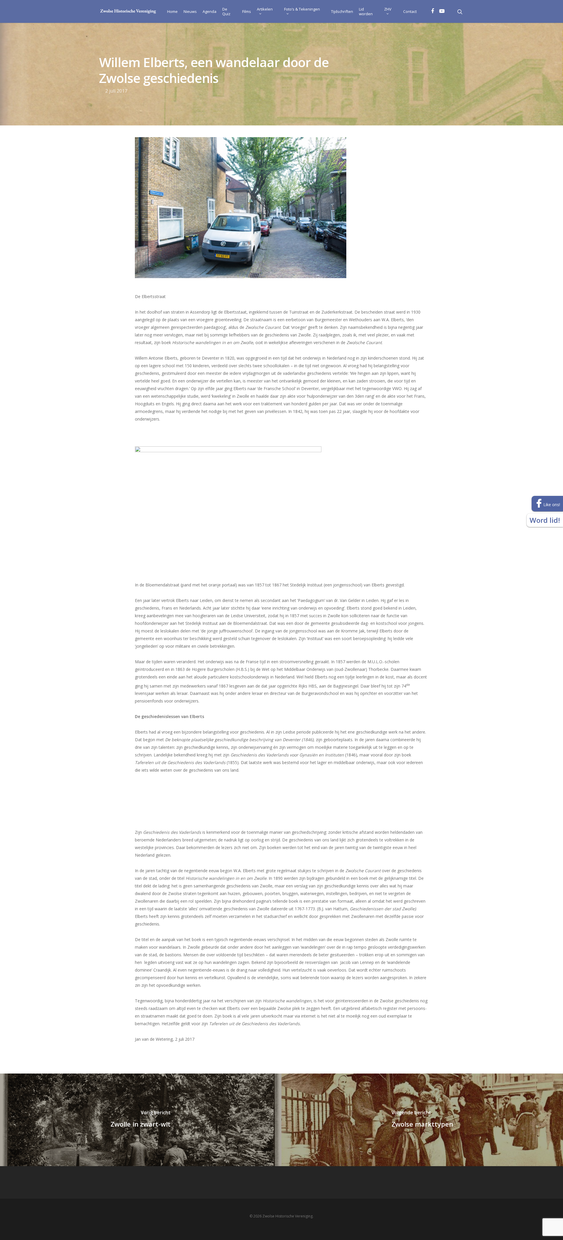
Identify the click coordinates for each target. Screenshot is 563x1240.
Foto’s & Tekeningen (302, 9)
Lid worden (366, 11)
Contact (410, 11)
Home (172, 11)
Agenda (209, 11)
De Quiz (226, 11)
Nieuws (190, 11)
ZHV (387, 9)
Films (246, 11)
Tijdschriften (342, 11)
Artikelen (265, 9)
